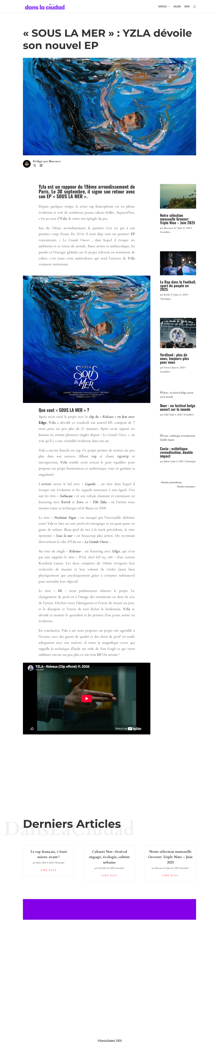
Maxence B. (170, 228)
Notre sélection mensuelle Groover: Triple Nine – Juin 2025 (177, 219)
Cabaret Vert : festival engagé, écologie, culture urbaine (109, 857)
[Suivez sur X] (34, 165)
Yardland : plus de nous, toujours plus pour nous (174, 358)
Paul (166, 414)
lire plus (49, 870)
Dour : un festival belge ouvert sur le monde (177, 407)
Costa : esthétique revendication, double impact (176, 452)
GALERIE (177, 6)
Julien (167, 461)
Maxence (55, 161)
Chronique (165, 298)
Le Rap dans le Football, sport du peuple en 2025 (178, 285)
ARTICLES (162, 6)
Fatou (167, 367)
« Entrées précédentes (171, 482)
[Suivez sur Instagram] (41, 165)
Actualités (165, 232)
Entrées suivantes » (186, 486)
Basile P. (168, 294)
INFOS (187, 6)
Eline (38, 862)
